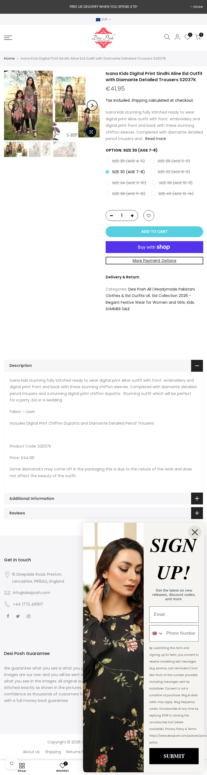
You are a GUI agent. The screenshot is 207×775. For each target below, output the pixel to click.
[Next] (92, 105)
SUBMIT (174, 756)
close (198, 6)
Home (9, 58)
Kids (190, 302)
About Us (31, 751)
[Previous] (13, 105)
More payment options (154, 260)
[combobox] (157, 633)
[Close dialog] (195, 532)
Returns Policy (79, 751)
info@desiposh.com (31, 592)
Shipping (139, 100)
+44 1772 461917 (28, 604)
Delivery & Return (122, 277)
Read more (155, 138)
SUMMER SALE (118, 309)
